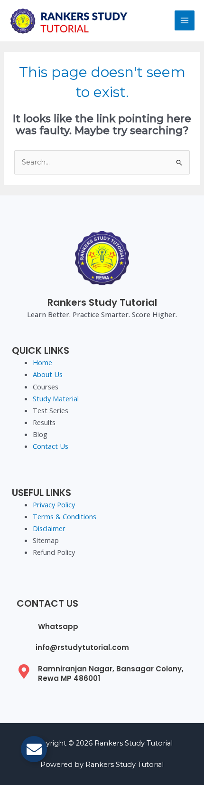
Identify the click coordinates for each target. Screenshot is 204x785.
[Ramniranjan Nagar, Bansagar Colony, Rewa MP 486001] (24, 671)
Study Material (56, 398)
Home (42, 362)
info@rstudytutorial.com (82, 647)
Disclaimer (49, 528)
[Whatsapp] (24, 626)
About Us (48, 374)
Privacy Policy (54, 504)
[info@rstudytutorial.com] (22, 649)
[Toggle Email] (34, 749)
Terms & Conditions (64, 516)
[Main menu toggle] (185, 20)
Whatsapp (58, 626)
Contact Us (50, 446)
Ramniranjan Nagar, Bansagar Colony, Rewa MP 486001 (111, 673)
